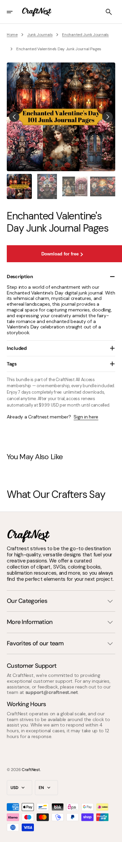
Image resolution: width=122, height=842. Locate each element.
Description (20, 276)
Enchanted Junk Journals (85, 34)
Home (12, 34)
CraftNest (31, 769)
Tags (12, 364)
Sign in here (86, 417)
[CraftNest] (37, 12)
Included (17, 348)
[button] (14, 11)
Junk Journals (40, 34)
